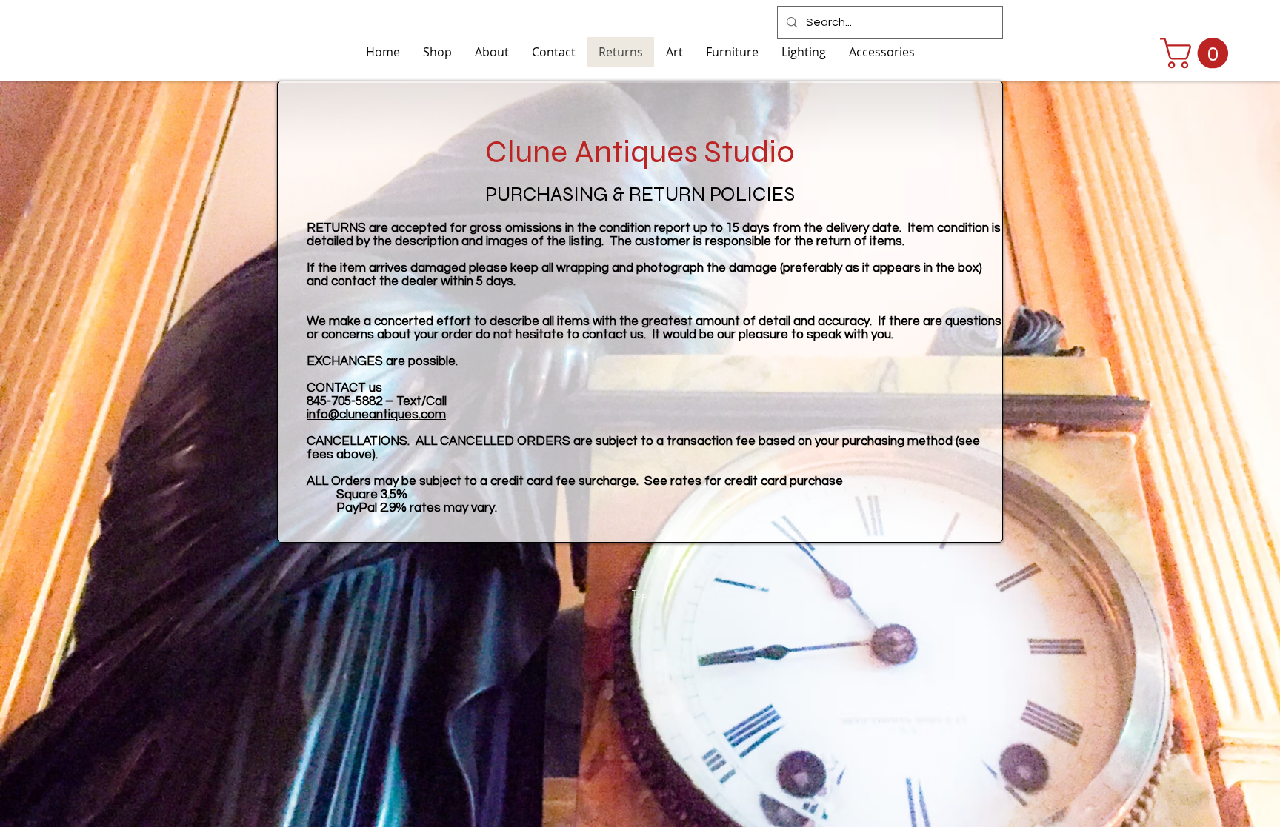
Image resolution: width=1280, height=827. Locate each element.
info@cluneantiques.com (376, 414)
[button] (1198, 53)
